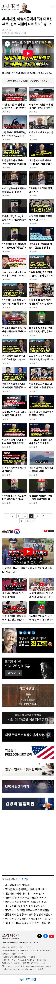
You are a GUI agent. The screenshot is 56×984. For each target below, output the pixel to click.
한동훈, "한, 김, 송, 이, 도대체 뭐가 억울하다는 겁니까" (13, 218)
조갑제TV (34, 942)
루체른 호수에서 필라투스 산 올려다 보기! (41, 469)
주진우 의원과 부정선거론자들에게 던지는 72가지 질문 (28, 918)
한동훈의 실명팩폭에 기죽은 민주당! (14, 469)
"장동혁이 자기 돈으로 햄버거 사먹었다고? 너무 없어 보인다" (14, 497)
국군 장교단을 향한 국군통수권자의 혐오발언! (40, 441)
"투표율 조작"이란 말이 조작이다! (40, 190)
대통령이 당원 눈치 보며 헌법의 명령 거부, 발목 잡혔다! (41, 329)
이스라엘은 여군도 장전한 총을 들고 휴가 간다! (14, 190)
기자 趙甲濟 (23, 942)
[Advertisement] (28, 843)
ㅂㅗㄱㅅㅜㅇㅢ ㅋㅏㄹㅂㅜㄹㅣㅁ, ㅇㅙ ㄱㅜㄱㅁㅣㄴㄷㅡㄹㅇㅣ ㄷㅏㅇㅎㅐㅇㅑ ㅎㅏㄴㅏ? (14, 274)
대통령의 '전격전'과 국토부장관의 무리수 (25, 897)
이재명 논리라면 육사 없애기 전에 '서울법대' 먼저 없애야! (41, 385)
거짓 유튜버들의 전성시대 (18, 885)
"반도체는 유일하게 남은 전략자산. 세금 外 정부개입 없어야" (14, 301)
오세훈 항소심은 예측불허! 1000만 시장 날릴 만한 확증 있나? (41, 162)
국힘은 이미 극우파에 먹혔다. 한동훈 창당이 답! (40, 246)
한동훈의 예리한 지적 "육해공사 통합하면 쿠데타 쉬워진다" (14, 329)
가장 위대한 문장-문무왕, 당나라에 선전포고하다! (14, 134)
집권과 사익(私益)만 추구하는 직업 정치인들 (27, 910)
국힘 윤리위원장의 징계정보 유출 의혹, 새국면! (14, 413)
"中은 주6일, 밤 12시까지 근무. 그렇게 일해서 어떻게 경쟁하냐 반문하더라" (41, 274)
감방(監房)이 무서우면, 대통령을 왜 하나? (26, 889)
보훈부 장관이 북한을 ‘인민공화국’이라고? (26, 902)
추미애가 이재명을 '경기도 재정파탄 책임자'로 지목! (14, 385)
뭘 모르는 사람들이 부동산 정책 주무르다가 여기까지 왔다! (40, 497)
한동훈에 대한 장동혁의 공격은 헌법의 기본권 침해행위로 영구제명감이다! (29, 914)
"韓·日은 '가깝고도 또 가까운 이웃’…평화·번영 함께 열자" (28, 923)
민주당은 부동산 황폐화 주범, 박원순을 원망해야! (14, 162)
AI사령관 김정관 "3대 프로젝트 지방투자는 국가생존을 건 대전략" (41, 357)
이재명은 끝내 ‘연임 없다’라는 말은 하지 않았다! (14, 441)
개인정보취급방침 (9, 942)
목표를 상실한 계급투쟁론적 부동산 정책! (41, 413)
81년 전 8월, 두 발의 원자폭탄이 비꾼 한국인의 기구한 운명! (13, 106)
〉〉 (33, 521)
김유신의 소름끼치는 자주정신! (41, 134)
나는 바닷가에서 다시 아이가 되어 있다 (24, 893)
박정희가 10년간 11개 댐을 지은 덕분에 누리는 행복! (41, 106)
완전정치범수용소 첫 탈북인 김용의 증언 (25, 906)
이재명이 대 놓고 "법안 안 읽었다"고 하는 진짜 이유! (40, 301)
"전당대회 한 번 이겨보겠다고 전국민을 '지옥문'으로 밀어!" (14, 246)
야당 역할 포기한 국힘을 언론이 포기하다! (40, 218)
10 (28, 521)
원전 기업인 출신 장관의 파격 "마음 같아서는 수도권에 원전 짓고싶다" (14, 357)
